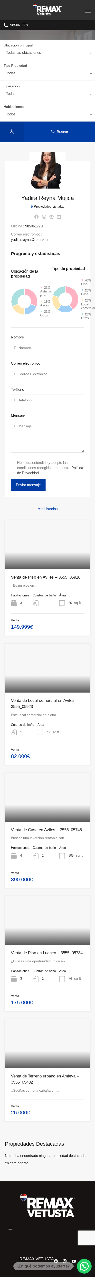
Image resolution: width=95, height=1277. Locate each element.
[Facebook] (56, 1261)
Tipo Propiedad (15, 65)
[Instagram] (65, 1261)
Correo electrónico (25, 363)
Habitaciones (14, 107)
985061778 (19, 25)
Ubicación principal (18, 45)
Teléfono (17, 389)
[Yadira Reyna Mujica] (47, 186)
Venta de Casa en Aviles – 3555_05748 (46, 830)
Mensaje (18, 415)
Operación (12, 86)
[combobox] (47, 54)
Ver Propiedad (47, 559)
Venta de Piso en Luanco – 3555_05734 (47, 953)
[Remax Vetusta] (47, 14)
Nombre (17, 337)
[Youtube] (74, 1261)
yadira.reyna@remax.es (30, 239)
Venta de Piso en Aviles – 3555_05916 (45, 577)
